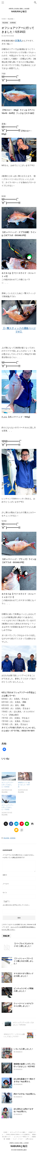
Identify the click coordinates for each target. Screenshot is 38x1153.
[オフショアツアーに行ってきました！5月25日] (16, 824)
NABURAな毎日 (19, 11)
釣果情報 (12, 838)
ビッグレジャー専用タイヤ (21, 1136)
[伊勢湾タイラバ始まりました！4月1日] (25, 776)
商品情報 (6, 838)
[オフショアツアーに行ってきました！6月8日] (9, 776)
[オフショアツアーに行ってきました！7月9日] (9, 799)
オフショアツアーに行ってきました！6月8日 (7, 785)
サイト (5, 892)
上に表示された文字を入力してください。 (17, 905)
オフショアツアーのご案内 (17, 1132)
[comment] (16, 830)
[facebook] (11, 824)
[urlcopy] (22, 830)
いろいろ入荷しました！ (23, 1049)
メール (5, 884)
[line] (27, 824)
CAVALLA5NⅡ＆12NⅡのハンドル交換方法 (18, 1134)
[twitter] (6, 824)
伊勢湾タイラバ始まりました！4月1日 (24, 785)
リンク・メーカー (18, 1139)
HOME (5, 1132)
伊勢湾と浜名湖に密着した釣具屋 (19, 1143)
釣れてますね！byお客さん (25, 1094)
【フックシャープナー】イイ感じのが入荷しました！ (23, 961)
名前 (5, 875)
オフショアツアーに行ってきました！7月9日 (7, 807)
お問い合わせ (29, 1139)
